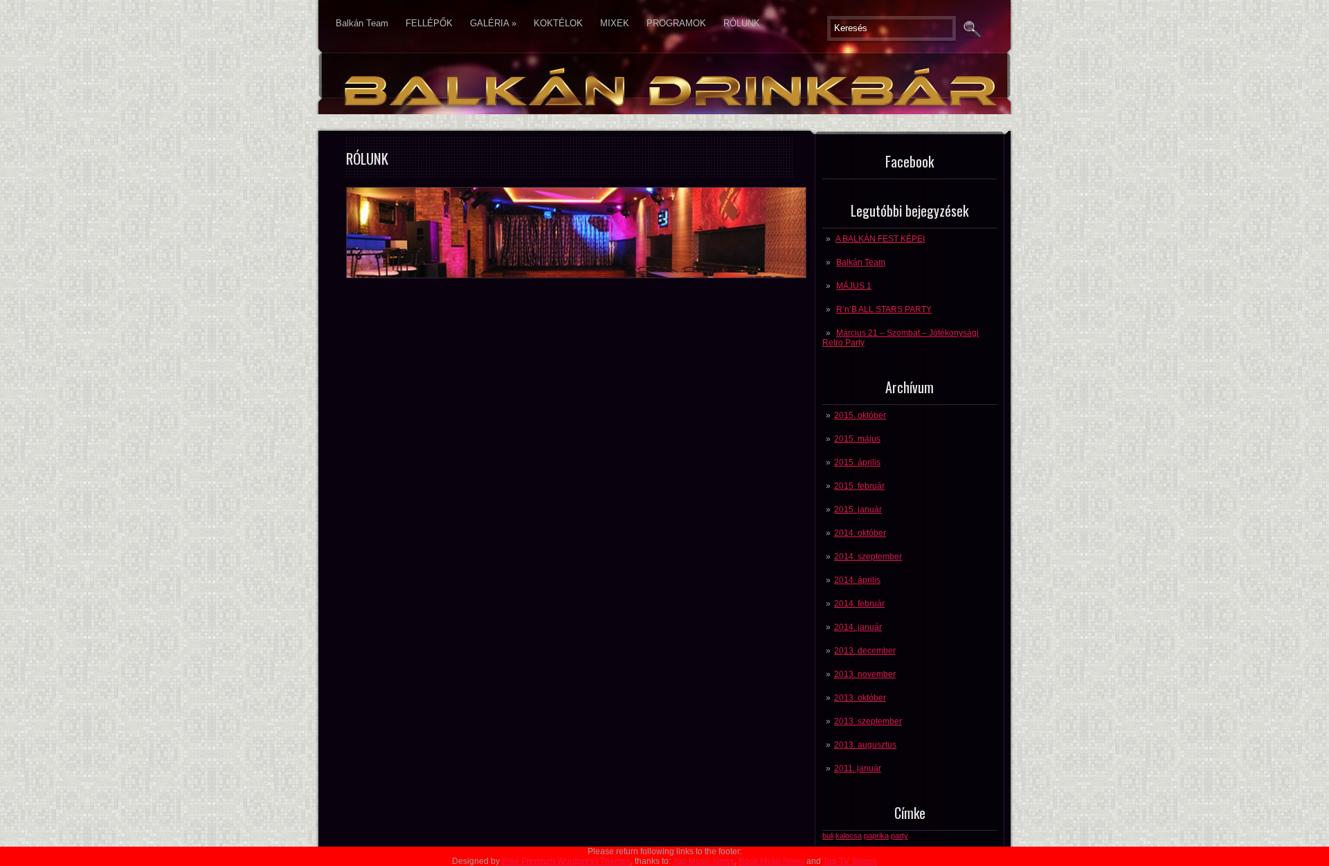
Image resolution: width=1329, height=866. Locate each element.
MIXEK (614, 23)
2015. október (860, 415)
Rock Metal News (771, 861)
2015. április (857, 462)
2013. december (865, 651)
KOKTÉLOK (558, 23)
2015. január (858, 509)
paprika (876, 835)
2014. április (857, 580)
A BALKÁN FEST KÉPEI (880, 239)
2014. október (860, 533)
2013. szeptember (868, 721)
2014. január (858, 627)
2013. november (865, 674)
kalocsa (848, 835)
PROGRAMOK (676, 23)
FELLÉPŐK (429, 23)
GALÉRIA (493, 23)
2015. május (857, 439)
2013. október (860, 698)
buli (827, 835)
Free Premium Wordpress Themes (566, 861)
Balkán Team (362, 23)
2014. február (859, 603)
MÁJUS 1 (853, 286)
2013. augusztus (865, 745)
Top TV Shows (850, 861)
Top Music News (703, 861)
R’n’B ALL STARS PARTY (884, 309)
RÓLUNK (741, 23)
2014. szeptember (868, 556)
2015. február (859, 486)
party (899, 835)
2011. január (857, 768)
